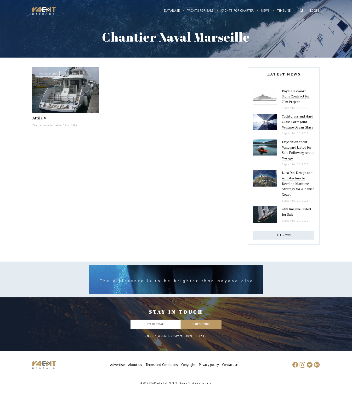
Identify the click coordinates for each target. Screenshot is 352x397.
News (265, 11)
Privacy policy (209, 364)
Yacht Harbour (44, 11)
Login (314, 11)
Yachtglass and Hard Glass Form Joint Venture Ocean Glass (297, 121)
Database (172, 11)
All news (284, 235)
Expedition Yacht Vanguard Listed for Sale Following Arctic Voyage (298, 149)
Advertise (117, 364)
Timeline (284, 11)
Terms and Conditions (161, 364)
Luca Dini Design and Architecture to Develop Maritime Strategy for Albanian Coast (298, 183)
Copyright (188, 364)
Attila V (39, 118)
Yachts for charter (237, 11)
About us (135, 364)
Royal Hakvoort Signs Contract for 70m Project (296, 96)
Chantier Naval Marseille (46, 125)
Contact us (230, 364)
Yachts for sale (200, 11)
